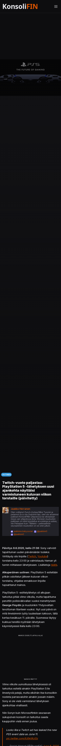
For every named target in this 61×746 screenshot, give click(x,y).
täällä (54, 564)
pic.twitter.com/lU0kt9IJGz (22, 738)
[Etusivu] (26, 6)
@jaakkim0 (42, 531)
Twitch (32, 556)
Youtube (42, 556)
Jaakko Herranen (20, 508)
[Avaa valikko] (56, 6)
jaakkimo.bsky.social (23, 531)
